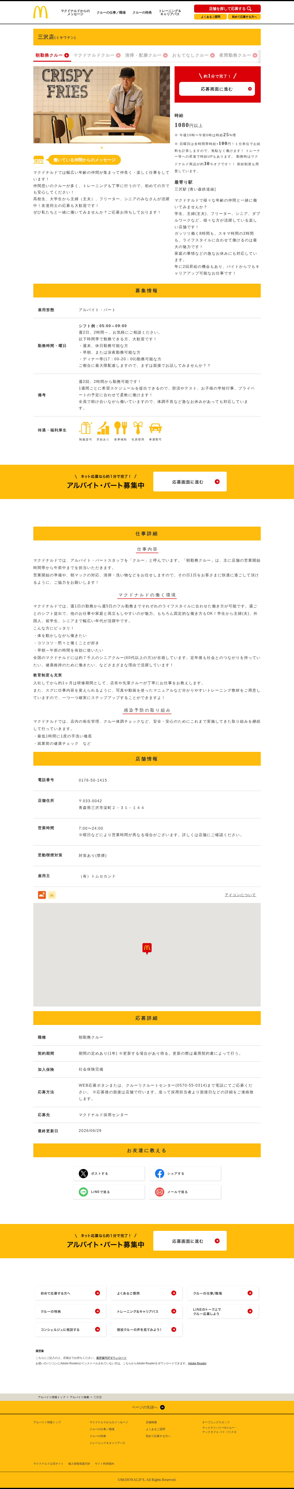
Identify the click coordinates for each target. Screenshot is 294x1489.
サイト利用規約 (104, 1463)
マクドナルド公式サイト (48, 1463)
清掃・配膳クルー (143, 55)
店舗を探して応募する (227, 9)
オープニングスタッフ (216, 1422)
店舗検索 (151, 1422)
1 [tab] (101, 148)
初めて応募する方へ (244, 16)
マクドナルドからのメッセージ (75, 12)
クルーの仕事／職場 (111, 12)
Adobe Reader (197, 1363)
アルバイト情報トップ (47, 1422)
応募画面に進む (217, 89)
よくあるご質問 (210, 16)
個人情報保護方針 (79, 1463)
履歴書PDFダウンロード (111, 1357)
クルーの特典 (142, 12)
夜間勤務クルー (235, 55)
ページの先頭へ (145, 1407)
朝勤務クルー (49, 55)
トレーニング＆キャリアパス (170, 12)
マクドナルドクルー (94, 55)
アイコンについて (240, 895)
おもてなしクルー (190, 55)
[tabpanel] (101, 104)
